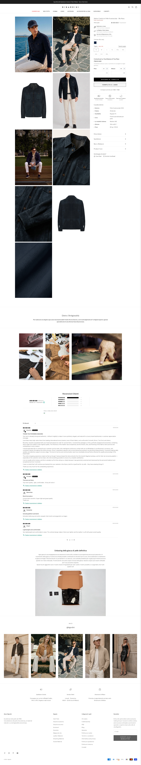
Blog (83, 727)
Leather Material (58, 736)
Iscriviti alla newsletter (125, 738)
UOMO (62, 11)
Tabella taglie (122, 46)
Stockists (56, 730)
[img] (26, 428)
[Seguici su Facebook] (5, 753)
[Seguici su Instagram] (9, 753)
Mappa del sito (57, 733)
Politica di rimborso (87, 744)
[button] (115, 22)
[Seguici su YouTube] (17, 753)
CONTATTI (106, 11)
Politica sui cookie (87, 733)
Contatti (84, 747)
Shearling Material (58, 739)
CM (121, 68)
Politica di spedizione (88, 741)
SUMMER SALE (36, 11)
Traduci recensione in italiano (33, 469)
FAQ (83, 724)
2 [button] (69, 540)
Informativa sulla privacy (89, 739)
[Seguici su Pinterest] (13, 753)
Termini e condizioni (87, 736)
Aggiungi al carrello (110, 79)
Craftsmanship (86, 721)
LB (107, 68)
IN (124, 68)
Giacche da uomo (58, 724)
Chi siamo (84, 719)
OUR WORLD (97, 11)
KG (103, 68)
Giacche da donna (58, 721)
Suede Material (57, 741)
